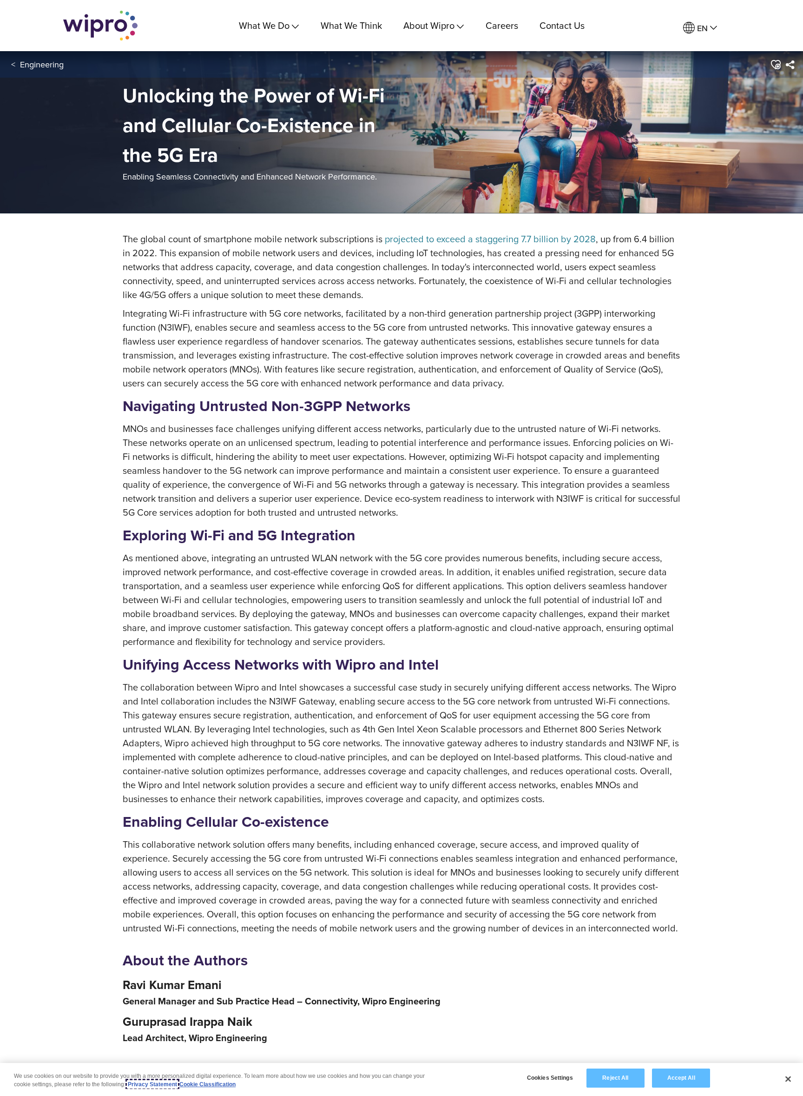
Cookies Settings (550, 1078)
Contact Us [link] (562, 25)
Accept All (681, 1078)
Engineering (42, 64)
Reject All (615, 1078)
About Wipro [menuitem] (428, 25)
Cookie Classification (207, 1084)
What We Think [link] (351, 25)
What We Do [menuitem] (264, 25)
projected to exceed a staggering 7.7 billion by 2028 (490, 239)
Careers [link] (502, 25)
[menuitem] (700, 28)
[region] (401, 1079)
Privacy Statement (152, 1084)
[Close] (788, 1079)
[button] (775, 65)
